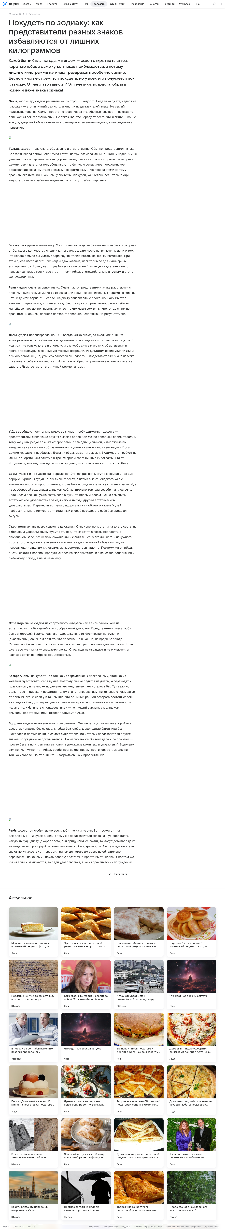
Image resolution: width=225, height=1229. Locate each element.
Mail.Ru (6, 1226)
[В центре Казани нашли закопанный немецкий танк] (33, 1143)
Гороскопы (34, 14)
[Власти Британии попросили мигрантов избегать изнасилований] (33, 1195)
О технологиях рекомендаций (116, 1226)
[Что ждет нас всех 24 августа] (86, 1037)
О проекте (94, 1226)
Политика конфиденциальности (148, 1226)
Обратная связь (211, 1226)
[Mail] (5, 4)
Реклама (31, 1226)
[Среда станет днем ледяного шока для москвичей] (191, 1195)
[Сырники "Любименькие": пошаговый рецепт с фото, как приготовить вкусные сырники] (191, 932)
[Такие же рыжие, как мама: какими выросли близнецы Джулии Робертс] (191, 1143)
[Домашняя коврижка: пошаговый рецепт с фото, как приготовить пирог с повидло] (139, 1143)
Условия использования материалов (183, 1226)
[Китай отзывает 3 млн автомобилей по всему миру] (139, 984)
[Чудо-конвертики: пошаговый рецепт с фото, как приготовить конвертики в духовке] (86, 932)
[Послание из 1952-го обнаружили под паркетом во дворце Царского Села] (33, 984)
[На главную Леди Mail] (13, 4)
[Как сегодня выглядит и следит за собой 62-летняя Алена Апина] (86, 984)
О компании (18, 1226)
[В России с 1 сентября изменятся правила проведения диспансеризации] (33, 1037)
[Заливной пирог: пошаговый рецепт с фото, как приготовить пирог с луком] (139, 1037)
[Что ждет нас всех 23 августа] (191, 984)
